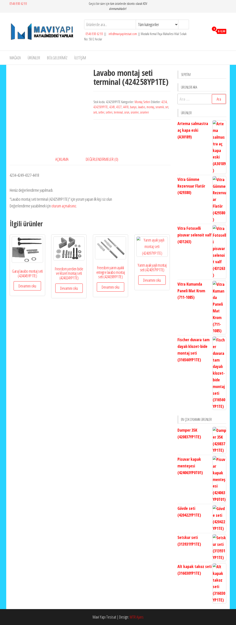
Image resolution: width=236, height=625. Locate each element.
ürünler (135, 112)
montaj (150, 107)
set (166, 107)
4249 (112, 107)
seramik (160, 107)
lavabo (141, 107)
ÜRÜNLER (34, 57)
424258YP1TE (100, 107)
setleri (109, 112)
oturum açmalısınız (63, 206)
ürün (126, 112)
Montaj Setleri (142, 102)
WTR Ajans (137, 617)
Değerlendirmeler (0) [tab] (102, 159)
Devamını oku (27, 286)
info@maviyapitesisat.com (122, 34)
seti (95, 112)
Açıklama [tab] (61, 159)
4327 (119, 107)
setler (101, 112)
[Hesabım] (204, 30)
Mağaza (15, 57)
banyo (133, 107)
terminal (118, 112)
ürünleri (144, 112)
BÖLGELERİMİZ (57, 57)
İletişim (80, 57)
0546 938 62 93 (18, 3)
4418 (126, 107)
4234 (164, 102)
